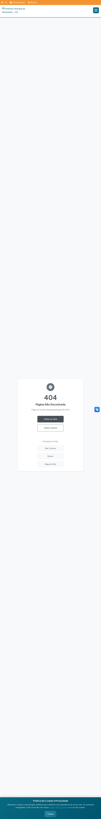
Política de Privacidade (58, 807)
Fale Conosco (50, 448)
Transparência (19, 2)
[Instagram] (6, 2)
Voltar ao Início (50, 419)
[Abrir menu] (96, 10)
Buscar (34, 2)
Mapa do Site (50, 464)
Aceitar (50, 814)
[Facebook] (2, 2)
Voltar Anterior (50, 428)
